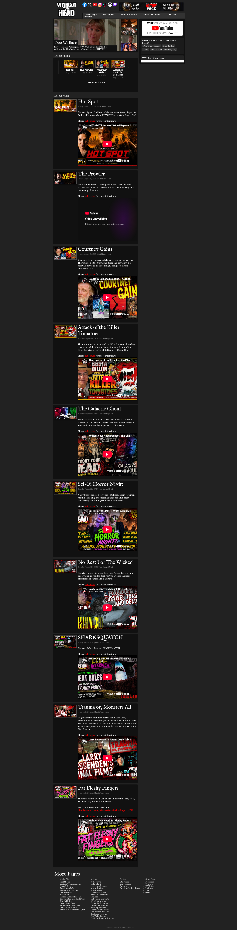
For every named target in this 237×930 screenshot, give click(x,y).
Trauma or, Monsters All (104, 707)
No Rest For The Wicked (105, 562)
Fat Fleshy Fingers (98, 788)
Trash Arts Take (67, 888)
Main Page (91, 14)
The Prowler (86, 70)
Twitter (149, 890)
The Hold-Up (66, 901)
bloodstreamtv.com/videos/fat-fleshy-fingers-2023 (105, 810)
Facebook (149, 882)
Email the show (169, 46)
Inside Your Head (68, 903)
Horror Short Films (99, 905)
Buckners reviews (99, 914)
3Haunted (64, 894)
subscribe (90, 121)
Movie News (96, 890)
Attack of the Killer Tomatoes (118, 72)
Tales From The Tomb (70, 890)
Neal (109, 106)
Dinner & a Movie (128, 14)
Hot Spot (70, 70)
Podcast (157, 46)
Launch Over (66, 886)
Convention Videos (68, 907)
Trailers (94, 897)
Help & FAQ (96, 884)
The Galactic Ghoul (99, 409)
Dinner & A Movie (98, 892)
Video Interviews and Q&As (72, 909)
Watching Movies (98, 901)
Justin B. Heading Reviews (102, 918)
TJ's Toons (124, 882)
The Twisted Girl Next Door (72, 899)
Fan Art (123, 886)
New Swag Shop (170, 49)
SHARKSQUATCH (100, 637)
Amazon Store (156, 49)
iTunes (145, 49)
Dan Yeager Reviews (100, 912)
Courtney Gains (102, 71)
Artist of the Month (99, 894)
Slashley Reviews (98, 907)
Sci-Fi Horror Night (100, 484)
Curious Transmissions (70, 884)
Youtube (149, 884)
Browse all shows (97, 82)
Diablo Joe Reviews (152, 14)
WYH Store (150, 886)
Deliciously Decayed (100, 909)
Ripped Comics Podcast (70, 897)
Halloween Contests (100, 899)
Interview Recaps (99, 886)
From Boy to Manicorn (70, 905)
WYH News (96, 882)
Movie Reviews (97, 888)
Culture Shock (66, 892)
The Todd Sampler (99, 916)
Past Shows (108, 14)
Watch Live (147, 46)
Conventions (125, 884)
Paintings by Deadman (130, 888)
